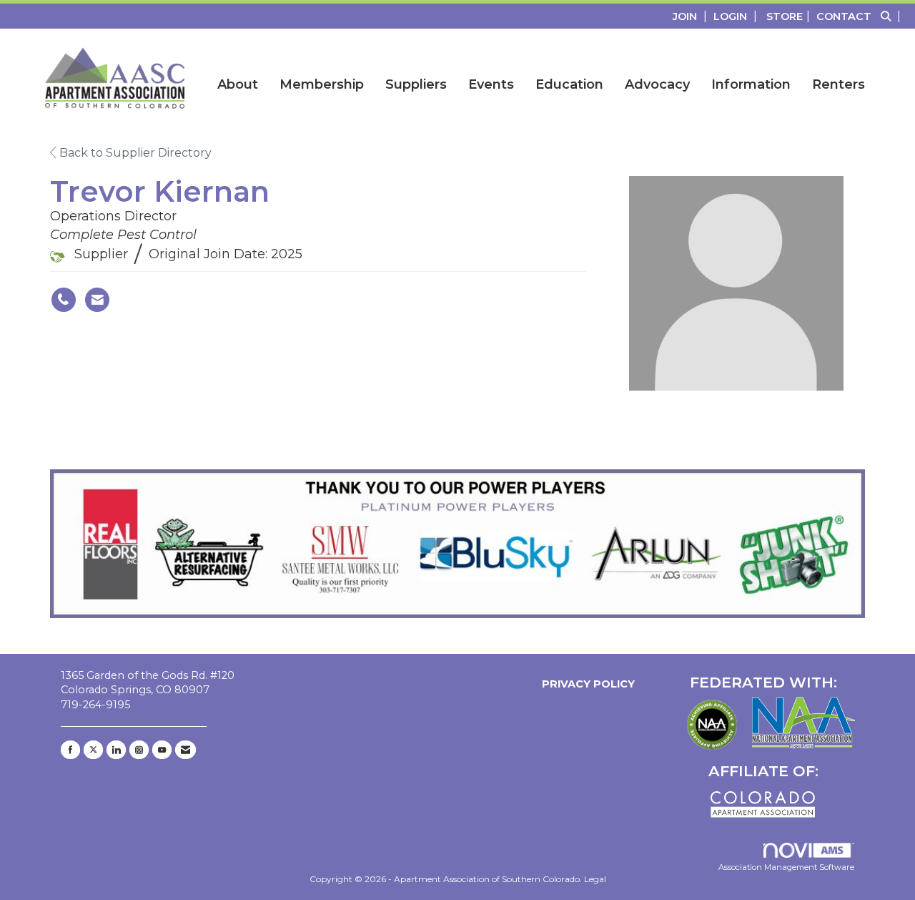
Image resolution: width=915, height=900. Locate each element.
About (237, 84)
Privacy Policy (585, 684)
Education (569, 84)
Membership (322, 84)
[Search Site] (892, 16)
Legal (595, 879)
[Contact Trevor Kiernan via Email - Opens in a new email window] (97, 299)
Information (751, 84)
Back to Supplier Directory (134, 153)
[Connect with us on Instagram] (139, 749)
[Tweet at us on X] (93, 749)
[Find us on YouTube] (162, 749)
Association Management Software (786, 867)
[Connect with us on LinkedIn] (116, 749)
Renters (838, 84)
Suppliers (416, 84)
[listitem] (692, 16)
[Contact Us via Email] (185, 749)
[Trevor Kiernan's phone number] (63, 299)
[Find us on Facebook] (70, 749)
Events (491, 84)
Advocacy (657, 84)
